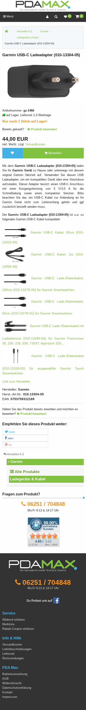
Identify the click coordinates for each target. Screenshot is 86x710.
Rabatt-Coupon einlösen (18, 628)
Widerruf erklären (13, 619)
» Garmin (15, 461)
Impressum (9, 697)
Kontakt (7, 692)
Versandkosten (35, 144)
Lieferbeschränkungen (16, 649)
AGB (5, 678)
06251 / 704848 (46, 504)
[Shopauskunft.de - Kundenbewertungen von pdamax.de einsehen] (44, 531)
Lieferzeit (8, 653)
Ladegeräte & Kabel (27, 479)
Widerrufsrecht (12, 683)
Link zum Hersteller (16, 381)
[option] (43, 81)
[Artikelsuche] (56, 17)
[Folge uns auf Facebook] (43, 600)
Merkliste (8, 624)
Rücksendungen (13, 658)
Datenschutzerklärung (16, 687)
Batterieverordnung (14, 674)
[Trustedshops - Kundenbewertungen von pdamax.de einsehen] (27, 531)
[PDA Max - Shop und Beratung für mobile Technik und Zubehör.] (6, 31)
